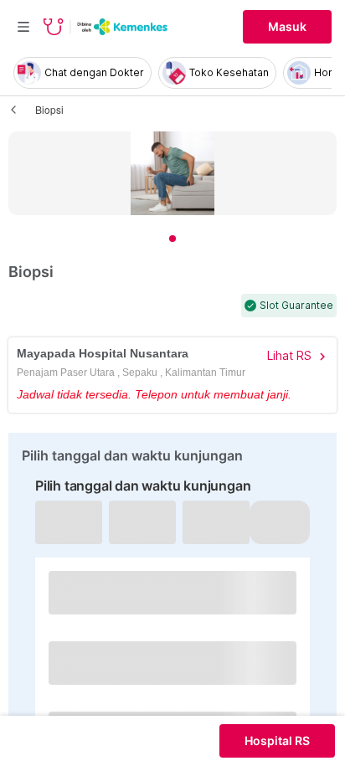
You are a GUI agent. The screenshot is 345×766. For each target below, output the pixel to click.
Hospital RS (277, 741)
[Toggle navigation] (23, 26)
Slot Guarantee (296, 305)
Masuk (287, 26)
